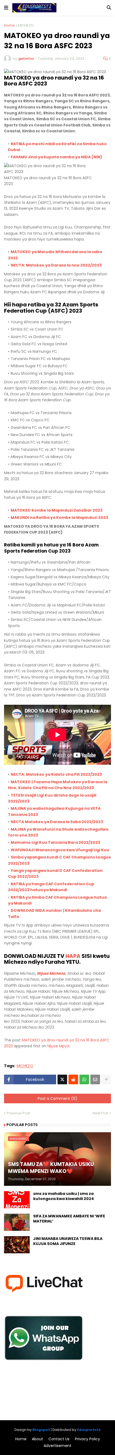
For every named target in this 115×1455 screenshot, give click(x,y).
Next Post (100, 1113)
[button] (6, 8)
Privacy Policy (87, 1439)
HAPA (73, 956)
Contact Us (59, 1439)
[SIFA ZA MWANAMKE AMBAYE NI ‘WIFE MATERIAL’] (17, 1222)
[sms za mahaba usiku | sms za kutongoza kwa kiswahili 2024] (17, 1199)
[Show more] (106, 1079)
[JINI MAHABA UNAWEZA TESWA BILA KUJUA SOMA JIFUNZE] (17, 1244)
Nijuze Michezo (51, 973)
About (37, 1439)
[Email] (95, 1079)
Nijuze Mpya (58, 1046)
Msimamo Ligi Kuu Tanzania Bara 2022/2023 (55, 842)
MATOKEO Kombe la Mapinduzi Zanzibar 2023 (56, 510)
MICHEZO (26, 25)
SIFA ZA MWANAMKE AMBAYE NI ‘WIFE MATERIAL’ (69, 1219)
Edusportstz (89, 1429)
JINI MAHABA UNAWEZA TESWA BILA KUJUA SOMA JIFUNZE (67, 1241)
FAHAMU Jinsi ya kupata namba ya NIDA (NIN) (56, 157)
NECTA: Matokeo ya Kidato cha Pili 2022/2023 (56, 774)
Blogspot (41, 1429)
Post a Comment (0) (57, 1098)
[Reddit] (73, 1079)
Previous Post (18, 1113)
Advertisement (57, 1445)
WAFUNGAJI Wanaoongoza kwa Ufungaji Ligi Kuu (60, 850)
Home (9, 25)
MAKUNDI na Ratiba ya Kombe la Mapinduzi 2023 (59, 517)
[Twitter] (62, 1079)
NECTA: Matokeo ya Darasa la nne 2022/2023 (56, 265)
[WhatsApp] (84, 1079)
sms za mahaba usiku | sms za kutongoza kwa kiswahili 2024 (63, 1196)
